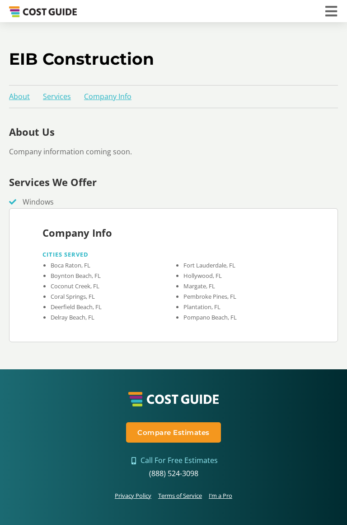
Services (57, 96)
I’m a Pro (220, 496)
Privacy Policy (133, 496)
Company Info (107, 96)
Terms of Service (180, 496)
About (19, 96)
